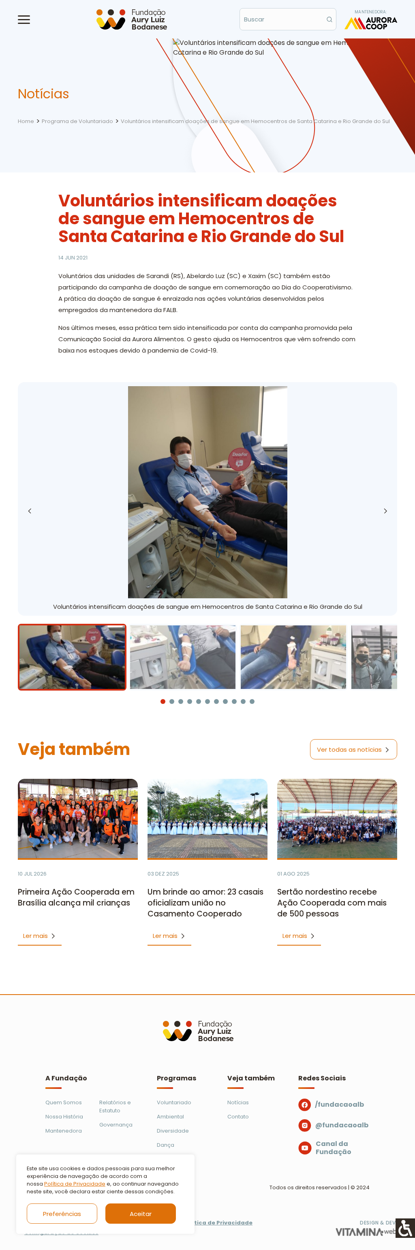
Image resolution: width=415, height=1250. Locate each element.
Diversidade (173, 1131)
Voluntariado (174, 1102)
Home (26, 121)
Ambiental (170, 1116)
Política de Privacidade (74, 1183)
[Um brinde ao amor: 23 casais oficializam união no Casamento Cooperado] (207, 818)
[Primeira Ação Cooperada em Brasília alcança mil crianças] (78, 818)
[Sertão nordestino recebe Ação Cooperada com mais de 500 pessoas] (337, 818)
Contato (238, 1116)
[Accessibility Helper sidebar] (405, 1228)
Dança (165, 1145)
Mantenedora (63, 1131)
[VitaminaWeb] (366, 1232)
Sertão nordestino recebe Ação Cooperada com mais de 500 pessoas (332, 902)
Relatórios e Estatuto (115, 1106)
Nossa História (64, 1116)
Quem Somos (63, 1102)
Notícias (238, 1102)
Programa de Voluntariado (77, 121)
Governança (116, 1125)
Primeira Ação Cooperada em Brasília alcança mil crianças (76, 897)
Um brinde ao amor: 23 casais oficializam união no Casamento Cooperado (205, 902)
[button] (24, 19)
